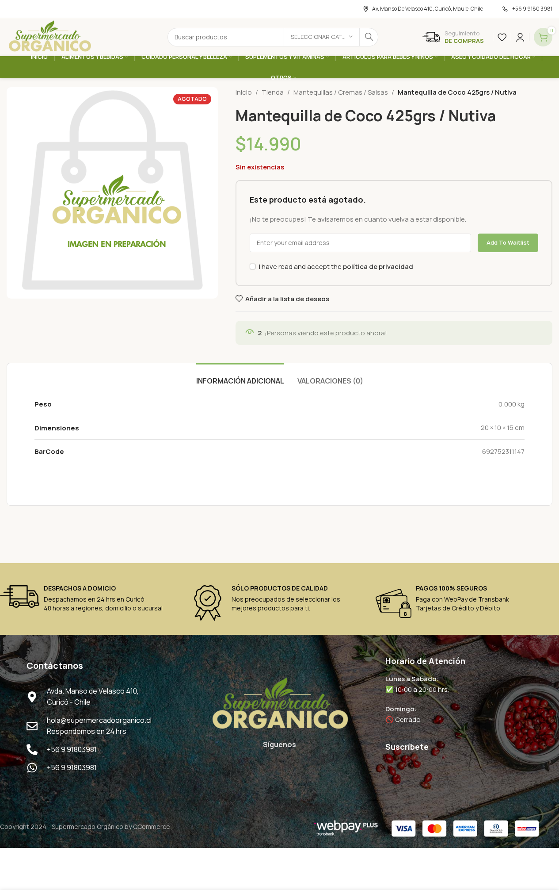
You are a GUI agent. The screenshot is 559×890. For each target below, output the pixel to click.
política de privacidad (378, 266)
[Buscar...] (369, 37)
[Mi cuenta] (520, 37)
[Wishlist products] (502, 37)
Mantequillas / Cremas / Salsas (340, 92)
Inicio (244, 92)
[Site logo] (49, 36)
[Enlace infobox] (453, 37)
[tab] (240, 376)
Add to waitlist (508, 242)
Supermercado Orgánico (87, 826)
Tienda (273, 92)
